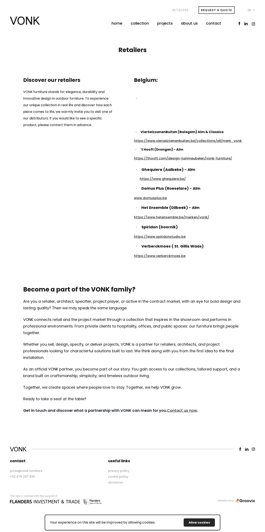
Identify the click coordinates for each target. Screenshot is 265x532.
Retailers (180, 10)
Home (117, 23)
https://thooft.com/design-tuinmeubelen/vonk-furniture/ (183, 158)
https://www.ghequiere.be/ (163, 178)
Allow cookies (199, 522)
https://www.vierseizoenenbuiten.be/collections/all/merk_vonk (188, 140)
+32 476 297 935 (22, 477)
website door (226, 500)
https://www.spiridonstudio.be (160, 236)
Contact (213, 23)
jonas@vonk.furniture (26, 471)
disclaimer (115, 482)
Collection (140, 23)
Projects (165, 23)
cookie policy (118, 477)
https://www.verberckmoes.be (160, 256)
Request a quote (216, 10)
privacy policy (118, 471)
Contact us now (182, 410)
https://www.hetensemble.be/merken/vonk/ (171, 217)
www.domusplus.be (150, 198)
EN (249, 10)
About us (189, 23)
